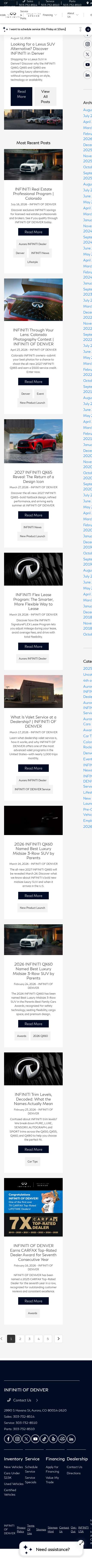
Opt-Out (74, 1529)
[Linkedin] (71, 1439)
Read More (21, 93)
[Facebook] (8, 1439)
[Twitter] (87, 54)
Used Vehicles (14, 1484)
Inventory (13, 1458)
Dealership (77, 1458)
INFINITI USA (83, 1529)
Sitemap (41, 1529)
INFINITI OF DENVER (9, 1529)
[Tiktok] (44, 1439)
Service (32, 1458)
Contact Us (22, 1400)
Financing (55, 1458)
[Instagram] (87, 44)
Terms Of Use (30, 1529)
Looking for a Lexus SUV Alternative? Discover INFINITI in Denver (33, 49)
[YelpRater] (53, 1439)
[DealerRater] (62, 1439)
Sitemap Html (53, 1529)
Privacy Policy (21, 1529)
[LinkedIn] (87, 74)
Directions (74, 1473)
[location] (88, 3)
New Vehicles (13, 1467)
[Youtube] (87, 64)
